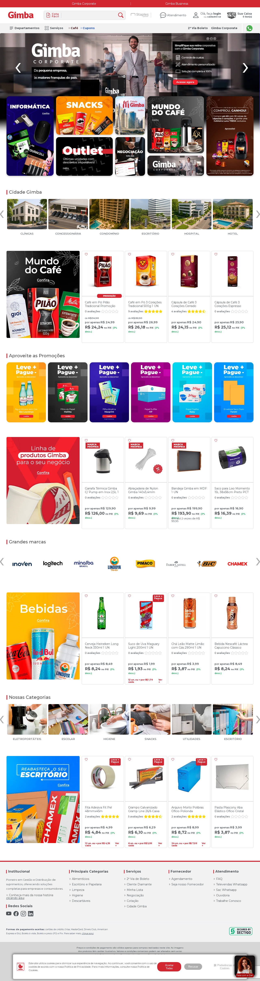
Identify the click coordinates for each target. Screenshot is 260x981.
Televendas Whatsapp (231, 884)
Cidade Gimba (137, 906)
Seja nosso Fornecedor (187, 884)
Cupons (89, 28)
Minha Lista (135, 889)
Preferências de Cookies (226, 967)
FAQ (219, 878)
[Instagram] (23, 914)
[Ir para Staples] (140, 15)
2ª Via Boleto (198, 28)
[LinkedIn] (30, 914)
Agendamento (181, 878)
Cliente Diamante (139, 884)
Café (74, 28)
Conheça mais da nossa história (29, 896)
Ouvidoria (223, 895)
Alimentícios (80, 878)
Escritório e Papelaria (87, 884)
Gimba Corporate (84, 3)
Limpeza (78, 889)
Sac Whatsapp (226, 889)
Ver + (160, 680)
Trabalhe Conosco (228, 900)
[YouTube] (8, 914)
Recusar (193, 966)
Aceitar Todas (169, 967)
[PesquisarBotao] (121, 15)
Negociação (135, 895)
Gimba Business (176, 3)
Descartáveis (81, 900)
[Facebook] (16, 914)
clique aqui (88, 933)
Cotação (133, 900)
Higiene (77, 895)
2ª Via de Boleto (138, 878)
